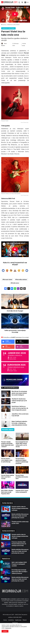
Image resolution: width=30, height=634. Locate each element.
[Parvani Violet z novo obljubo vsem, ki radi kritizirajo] (7, 453)
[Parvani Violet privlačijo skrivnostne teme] (22, 470)
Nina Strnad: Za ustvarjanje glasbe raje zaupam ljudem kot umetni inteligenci (19, 393)
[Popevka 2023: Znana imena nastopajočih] (22, 485)
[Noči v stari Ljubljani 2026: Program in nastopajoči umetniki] (5, 564)
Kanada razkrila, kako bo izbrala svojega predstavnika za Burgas (20, 508)
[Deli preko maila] (21, 288)
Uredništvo (11, 620)
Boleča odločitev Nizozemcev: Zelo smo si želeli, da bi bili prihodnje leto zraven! (20, 515)
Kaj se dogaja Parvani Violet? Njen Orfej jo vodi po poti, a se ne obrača (22, 444)
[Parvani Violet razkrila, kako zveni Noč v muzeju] (7, 470)
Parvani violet (7, 279)
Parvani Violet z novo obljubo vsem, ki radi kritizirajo (6, 460)
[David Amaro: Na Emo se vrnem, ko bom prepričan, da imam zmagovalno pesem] (5, 409)
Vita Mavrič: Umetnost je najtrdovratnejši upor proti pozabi (19, 400)
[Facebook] (5, 288)
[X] (8, 288)
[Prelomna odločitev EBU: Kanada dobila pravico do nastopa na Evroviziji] (5, 544)
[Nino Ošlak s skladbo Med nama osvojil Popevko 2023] (7, 485)
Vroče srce (15, 283)
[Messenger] (12, 288)
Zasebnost (15, 622)
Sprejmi (5, 631)
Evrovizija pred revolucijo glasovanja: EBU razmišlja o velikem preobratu (19, 571)
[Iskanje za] (22, 3)
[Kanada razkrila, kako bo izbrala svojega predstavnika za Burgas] (5, 509)
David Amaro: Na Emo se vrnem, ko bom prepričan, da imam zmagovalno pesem (20, 408)
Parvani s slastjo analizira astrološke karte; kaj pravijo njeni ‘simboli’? (7, 444)
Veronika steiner (21, 279)
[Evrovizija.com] (9, 2)
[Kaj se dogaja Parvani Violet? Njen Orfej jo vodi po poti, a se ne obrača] (22, 436)
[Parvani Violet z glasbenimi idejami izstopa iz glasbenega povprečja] (22, 453)
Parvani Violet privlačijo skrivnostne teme (22, 477)
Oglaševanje (18, 620)
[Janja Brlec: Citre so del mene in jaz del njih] (5, 416)
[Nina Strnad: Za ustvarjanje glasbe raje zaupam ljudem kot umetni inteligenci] (5, 394)
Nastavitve (8, 628)
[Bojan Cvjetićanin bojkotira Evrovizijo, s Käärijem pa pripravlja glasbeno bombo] (5, 424)
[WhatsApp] (15, 288)
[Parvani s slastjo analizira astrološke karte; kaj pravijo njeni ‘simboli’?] (7, 436)
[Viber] (18, 288)
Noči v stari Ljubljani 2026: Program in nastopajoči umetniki (19, 564)
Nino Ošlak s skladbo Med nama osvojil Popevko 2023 (7, 492)
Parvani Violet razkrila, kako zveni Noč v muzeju (7, 477)
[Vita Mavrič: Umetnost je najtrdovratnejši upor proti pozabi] (5, 401)
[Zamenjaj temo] (19, 3)
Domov (4, 24)
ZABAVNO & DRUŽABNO (13, 24)
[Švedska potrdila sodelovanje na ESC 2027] (5, 524)
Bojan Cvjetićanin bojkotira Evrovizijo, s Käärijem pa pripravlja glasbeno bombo (19, 423)
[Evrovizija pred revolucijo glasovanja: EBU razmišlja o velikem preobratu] (5, 572)
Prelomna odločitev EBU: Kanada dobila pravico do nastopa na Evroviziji (19, 543)
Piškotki (25, 620)
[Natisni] (24, 288)
